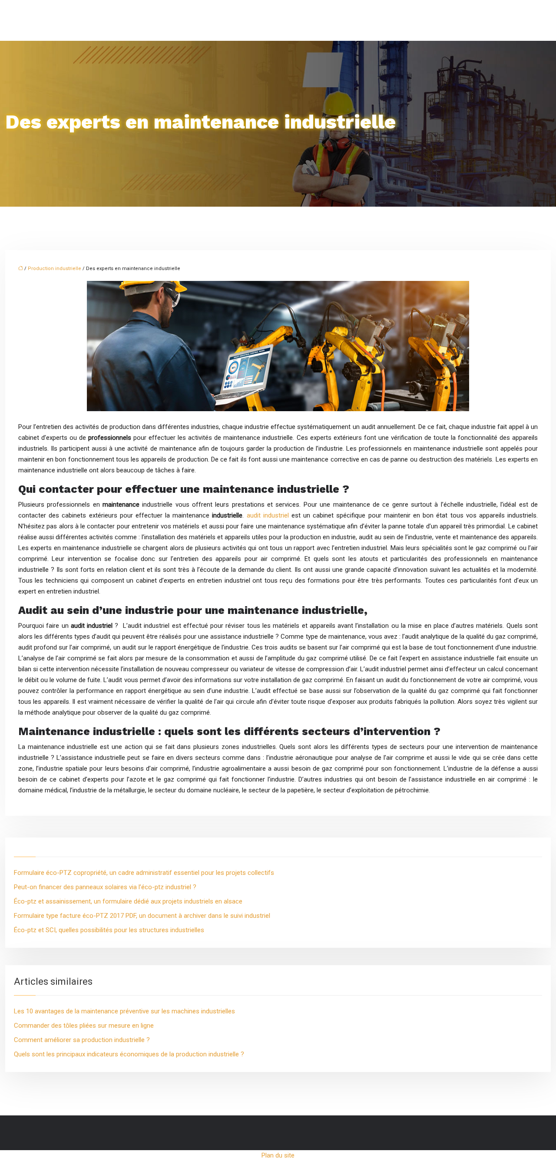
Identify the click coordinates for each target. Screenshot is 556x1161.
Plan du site (278, 1155)
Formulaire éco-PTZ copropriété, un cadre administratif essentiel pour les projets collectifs (144, 873)
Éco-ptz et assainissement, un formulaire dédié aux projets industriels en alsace (128, 901)
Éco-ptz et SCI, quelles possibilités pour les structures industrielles (109, 930)
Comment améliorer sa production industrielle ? (82, 1040)
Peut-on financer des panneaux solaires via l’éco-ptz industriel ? (105, 887)
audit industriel (268, 515)
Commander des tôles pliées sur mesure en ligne (84, 1025)
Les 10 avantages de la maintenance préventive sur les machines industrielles (124, 1011)
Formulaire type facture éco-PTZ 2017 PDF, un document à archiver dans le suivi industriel (142, 916)
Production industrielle (54, 268)
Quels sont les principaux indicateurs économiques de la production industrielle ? (129, 1054)
